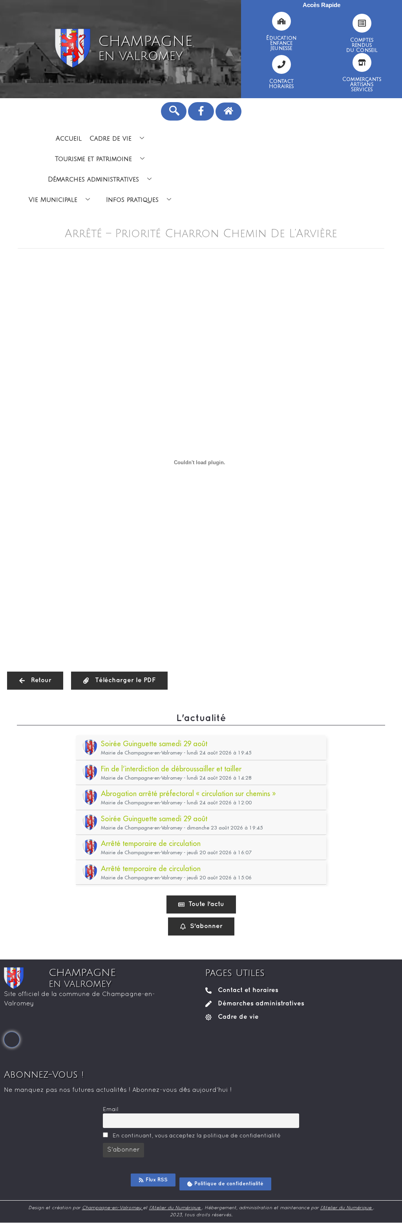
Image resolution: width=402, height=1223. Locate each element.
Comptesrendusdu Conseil (362, 45)
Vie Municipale (53, 199)
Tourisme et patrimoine (93, 159)
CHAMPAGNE (145, 48)
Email (111, 1109)
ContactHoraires (281, 84)
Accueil (69, 138)
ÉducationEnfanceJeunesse (281, 43)
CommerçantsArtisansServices (361, 84)
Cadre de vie (111, 138)
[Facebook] (12, 1039)
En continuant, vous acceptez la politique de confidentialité (196, 1136)
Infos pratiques (132, 199)
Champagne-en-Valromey (112, 1208)
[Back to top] (390, 1211)
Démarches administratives (93, 179)
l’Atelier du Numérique (175, 1208)
